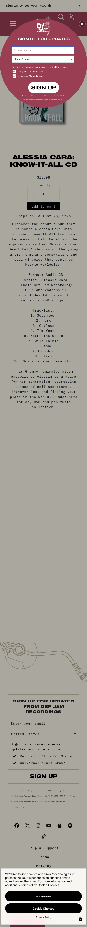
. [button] (43, 87)
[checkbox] (43, 71)
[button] (82, 24)
